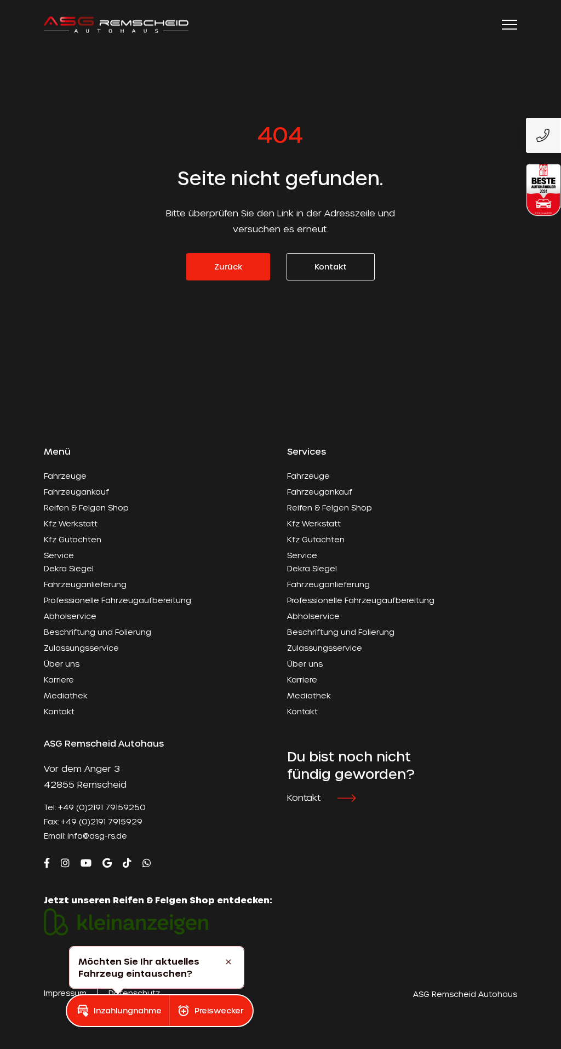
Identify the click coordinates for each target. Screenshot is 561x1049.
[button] (118, 1011)
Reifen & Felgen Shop (86, 507)
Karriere (59, 679)
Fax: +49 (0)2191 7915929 (93, 821)
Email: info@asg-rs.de (85, 835)
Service (59, 555)
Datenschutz (134, 993)
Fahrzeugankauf (76, 491)
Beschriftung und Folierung (97, 632)
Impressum (65, 993)
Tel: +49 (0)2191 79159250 (95, 807)
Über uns (61, 663)
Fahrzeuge (65, 475)
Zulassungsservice (81, 647)
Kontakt (330, 266)
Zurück (228, 266)
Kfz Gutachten (72, 539)
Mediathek (66, 695)
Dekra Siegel (69, 568)
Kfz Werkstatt (71, 523)
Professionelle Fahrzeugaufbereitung (117, 600)
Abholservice (70, 616)
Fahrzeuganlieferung (85, 584)
